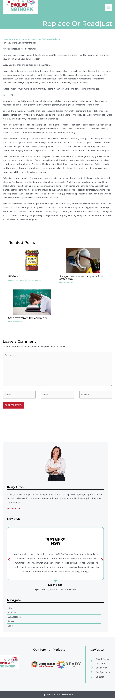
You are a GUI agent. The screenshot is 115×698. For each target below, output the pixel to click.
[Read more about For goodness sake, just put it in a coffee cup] (83, 260)
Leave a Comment (11, 39)
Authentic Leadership (31, 39)
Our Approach (14, 616)
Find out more (13, 508)
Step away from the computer (27, 318)
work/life (69, 282)
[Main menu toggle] (108, 7)
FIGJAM (13, 276)
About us (12, 612)
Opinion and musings (33, 280)
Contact (11, 625)
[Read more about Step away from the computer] (32, 302)
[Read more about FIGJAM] (32, 260)
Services (11, 621)
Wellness (46, 39)
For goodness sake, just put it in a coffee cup (81, 278)
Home (10, 608)
